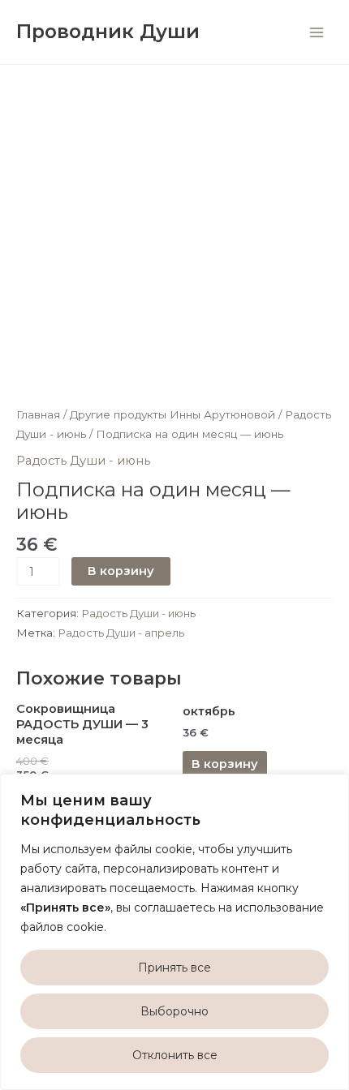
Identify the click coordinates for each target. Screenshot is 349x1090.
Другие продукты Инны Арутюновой (172, 414)
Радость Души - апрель (121, 632)
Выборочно (174, 1011)
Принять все (174, 967)
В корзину (121, 571)
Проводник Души (108, 31)
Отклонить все (175, 1055)
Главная (38, 414)
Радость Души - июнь (83, 460)
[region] (174, 932)
